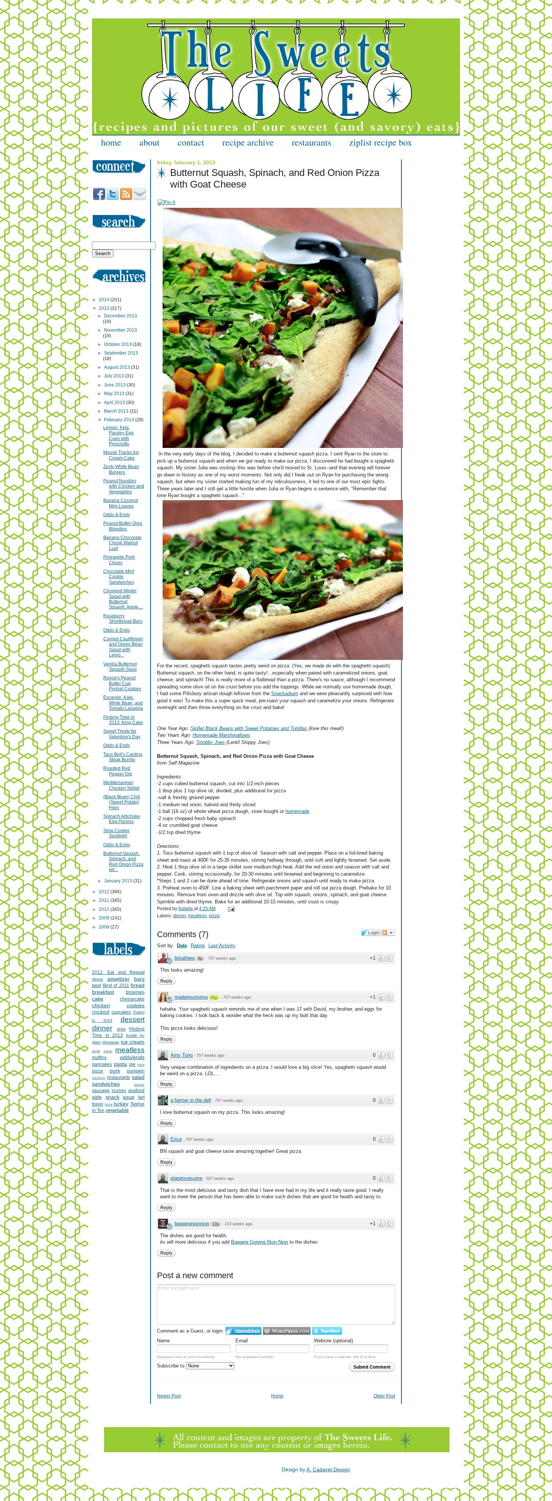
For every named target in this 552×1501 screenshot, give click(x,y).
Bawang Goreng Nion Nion (259, 1242)
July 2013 (114, 376)
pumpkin (136, 1071)
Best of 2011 (116, 985)
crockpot (100, 1012)
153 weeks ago (238, 1224)
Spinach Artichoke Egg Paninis (121, 819)
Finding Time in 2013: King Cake (123, 720)
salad (138, 1077)
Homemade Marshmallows (221, 735)
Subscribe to (171, 1366)
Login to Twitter (327, 1331)
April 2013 (115, 402)
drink (121, 1029)
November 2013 (120, 330)
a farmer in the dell (190, 1100)
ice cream (133, 1042)
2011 (104, 900)
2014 (104, 299)
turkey (121, 1104)
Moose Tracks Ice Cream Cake (121, 455)
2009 (104, 918)
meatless (197, 915)
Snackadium (284, 693)
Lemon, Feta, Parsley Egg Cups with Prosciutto (118, 435)
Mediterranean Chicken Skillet (121, 785)
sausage (101, 1090)
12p (215, 1224)
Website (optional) (333, 1340)
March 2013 (117, 411)
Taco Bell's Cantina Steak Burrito (122, 757)
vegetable (117, 1110)
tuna (109, 1104)
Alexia (97, 979)
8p (200, 958)
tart (141, 1097)
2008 (104, 927)
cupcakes (121, 1012)
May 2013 (114, 393)
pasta (120, 1064)
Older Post (384, 1396)
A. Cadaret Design (328, 1469)
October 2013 (118, 344)
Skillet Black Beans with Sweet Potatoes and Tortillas (248, 728)
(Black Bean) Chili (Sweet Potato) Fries (121, 802)
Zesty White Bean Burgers (121, 469)
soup (128, 1097)
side (97, 1097)
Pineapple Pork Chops (119, 559)
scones (119, 1090)
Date (182, 945)
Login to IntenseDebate (243, 1331)
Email (241, 1340)
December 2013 (120, 316)
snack (112, 1097)
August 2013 (117, 367)
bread (138, 985)
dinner (179, 915)
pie (132, 1064)
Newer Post (169, 1396)
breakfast (103, 992)
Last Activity (221, 945)
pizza (214, 915)
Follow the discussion (388, 932)
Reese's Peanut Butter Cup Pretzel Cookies (122, 683)
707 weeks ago (222, 958)
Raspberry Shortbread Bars (122, 618)
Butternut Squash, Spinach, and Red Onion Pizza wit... (123, 861)
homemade (297, 811)
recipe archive (248, 142)
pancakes (102, 1064)
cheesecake (132, 999)
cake (97, 999)
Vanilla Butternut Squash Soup (120, 666)
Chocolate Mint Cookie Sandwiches (118, 577)
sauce (139, 1084)
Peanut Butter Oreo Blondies (122, 526)
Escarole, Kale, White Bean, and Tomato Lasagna (123, 703)
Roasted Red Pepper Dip (117, 771)
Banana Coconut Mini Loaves (120, 503)
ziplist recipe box (380, 142)
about (149, 142)
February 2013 (119, 419)
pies (141, 1064)
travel (97, 1104)
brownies (135, 992)
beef (96, 985)
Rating (198, 945)
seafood (136, 1090)
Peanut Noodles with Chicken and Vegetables (123, 486)
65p (214, 997)
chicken (101, 1005)
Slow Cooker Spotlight (116, 833)
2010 (104, 909)
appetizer (118, 979)
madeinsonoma (191, 997)
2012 (104, 891)
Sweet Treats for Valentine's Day (121, 734)
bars (139, 979)
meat (108, 1051)
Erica (176, 1139)
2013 (104, 308)
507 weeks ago (220, 1178)
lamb (96, 1051)
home (111, 142)
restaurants (311, 142)
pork (115, 1071)
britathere (185, 958)
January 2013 (118, 880)
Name (163, 1340)
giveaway (110, 1042)
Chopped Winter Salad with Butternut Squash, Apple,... (123, 599)
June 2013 (115, 385)
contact (191, 142)
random (98, 1078)
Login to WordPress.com (287, 1331)
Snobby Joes (210, 742)
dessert (133, 1019)
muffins (99, 1057)
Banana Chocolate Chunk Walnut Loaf (122, 543)
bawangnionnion (192, 1223)
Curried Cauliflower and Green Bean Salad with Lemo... (123, 647)
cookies (136, 1005)
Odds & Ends (116, 514)
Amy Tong (181, 1055)
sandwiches (106, 1084)
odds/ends (132, 1057)
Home (277, 1396)
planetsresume (186, 1178)
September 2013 (121, 353)
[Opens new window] (166, 202)
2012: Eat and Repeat (118, 972)
